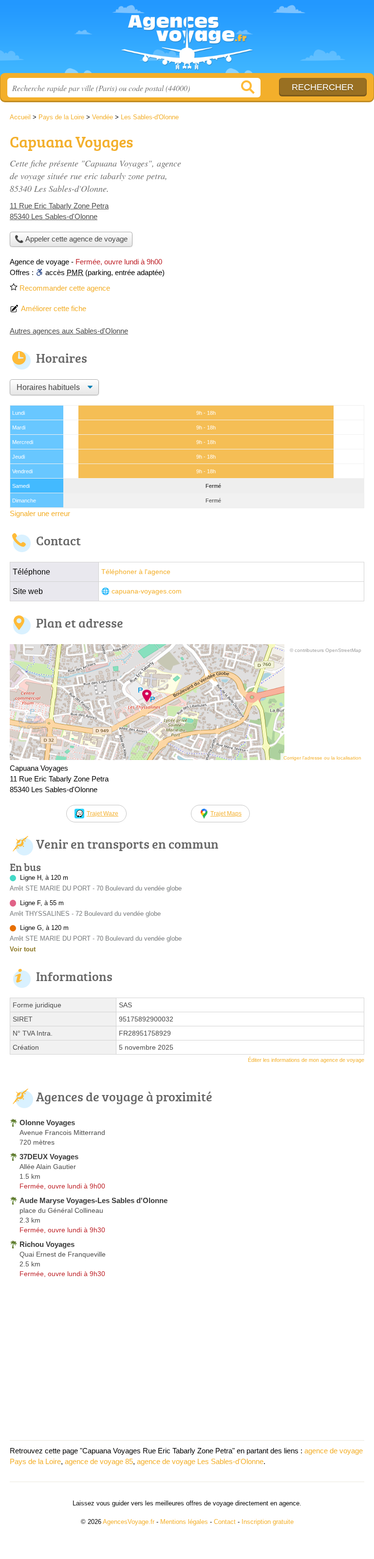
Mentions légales (184, 1521)
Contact (225, 1521)
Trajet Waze (102, 813)
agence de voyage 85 (99, 1461)
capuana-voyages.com (147, 591)
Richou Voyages (47, 1244)
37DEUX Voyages (48, 1156)
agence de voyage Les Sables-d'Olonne (200, 1461)
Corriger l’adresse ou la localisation (322, 758)
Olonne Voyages (47, 1122)
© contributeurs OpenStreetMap (325, 650)
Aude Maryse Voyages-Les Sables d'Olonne (93, 1200)
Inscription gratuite (268, 1521)
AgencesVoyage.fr (187, 40)
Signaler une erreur (40, 513)
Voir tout (23, 949)
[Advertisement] (282, 198)
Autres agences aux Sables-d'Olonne (69, 331)
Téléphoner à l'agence (135, 571)
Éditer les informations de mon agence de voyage (306, 1060)
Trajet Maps (226, 813)
